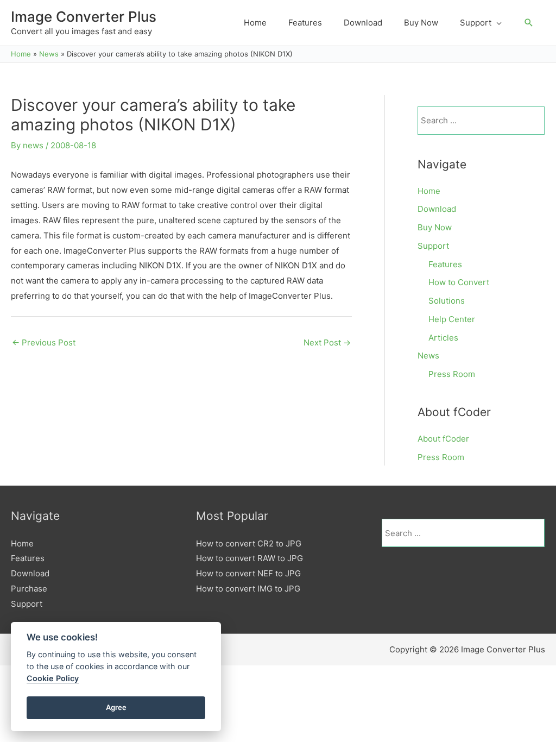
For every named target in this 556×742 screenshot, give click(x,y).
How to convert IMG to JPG (248, 588)
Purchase (29, 588)
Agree (116, 707)
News (428, 355)
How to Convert (458, 282)
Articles (443, 337)
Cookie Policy (53, 678)
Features (445, 264)
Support (433, 246)
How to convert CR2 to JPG (248, 543)
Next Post (327, 342)
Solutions (446, 300)
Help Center (451, 319)
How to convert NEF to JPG (248, 573)
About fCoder (443, 438)
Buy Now (435, 227)
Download (437, 209)
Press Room (451, 374)
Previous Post (43, 342)
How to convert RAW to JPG (249, 558)
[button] (528, 22)
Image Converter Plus (83, 16)
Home (429, 191)
